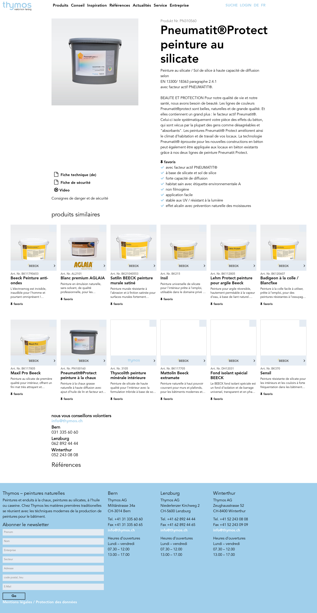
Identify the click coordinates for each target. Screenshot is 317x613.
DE (256, 5)
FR (263, 5)
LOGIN (245, 5)
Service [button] (160, 6)
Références (119, 6)
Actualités (142, 6)
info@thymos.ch (67, 421)
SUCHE (232, 5)
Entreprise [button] (179, 6)
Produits (60, 6)
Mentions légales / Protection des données (40, 602)
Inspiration (97, 6)
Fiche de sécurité (74, 183)
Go (14, 596)
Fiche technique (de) (77, 175)
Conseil (78, 6)
